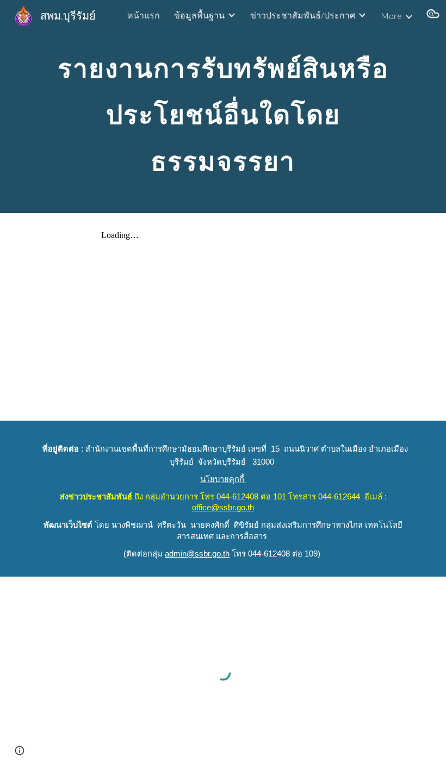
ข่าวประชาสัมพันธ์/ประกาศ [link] (302, 15)
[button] (433, 15)
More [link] (391, 15)
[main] (223, 106)
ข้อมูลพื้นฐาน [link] (199, 15)
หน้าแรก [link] (143, 15)
